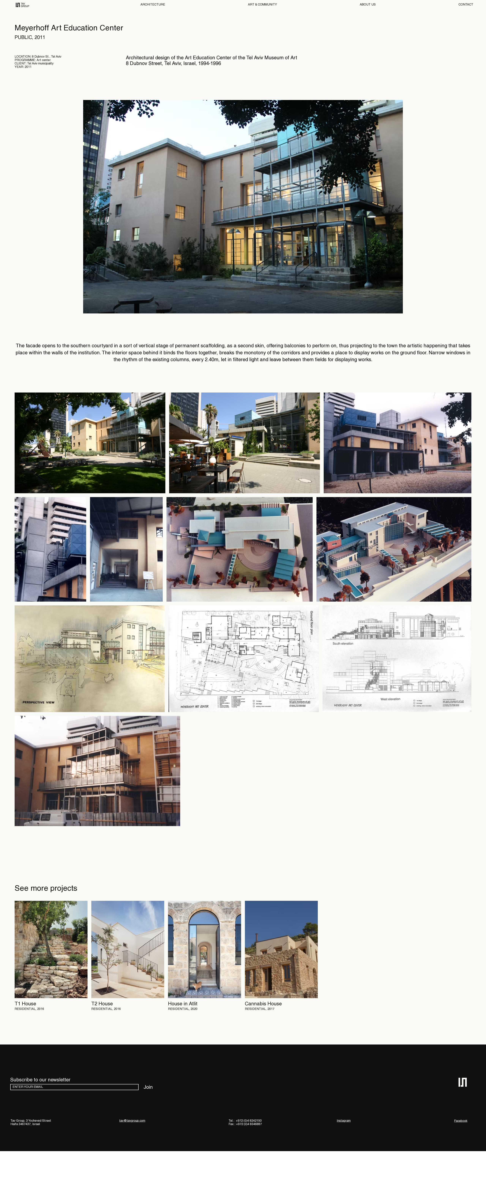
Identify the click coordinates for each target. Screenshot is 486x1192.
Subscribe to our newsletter (40, 1080)
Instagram (344, 1121)
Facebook (460, 1121)
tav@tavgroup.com (132, 1121)
